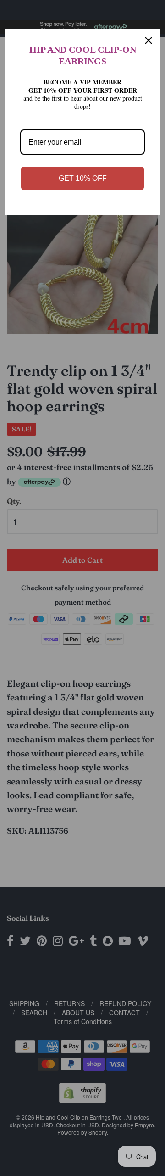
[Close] (149, 40)
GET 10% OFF (83, 178)
